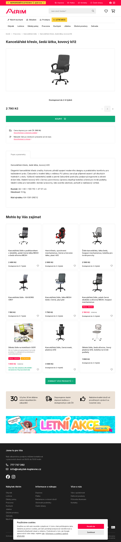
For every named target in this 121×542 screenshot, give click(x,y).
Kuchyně (57, 26)
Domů (8, 34)
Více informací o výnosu (22, 139)
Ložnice (20, 26)
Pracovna (46, 26)
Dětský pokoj (33, 26)
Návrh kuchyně (16, 20)
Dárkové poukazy (78, 496)
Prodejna (46, 20)
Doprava (61, 3)
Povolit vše (91, 526)
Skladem (32, 20)
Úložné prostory (80, 26)
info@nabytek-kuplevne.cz (25, 469)
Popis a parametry (18, 154)
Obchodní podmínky (43, 503)
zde (43, 533)
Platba (72, 3)
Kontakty (84, 3)
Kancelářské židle (30, 34)
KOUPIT (58, 119)
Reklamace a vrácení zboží (46, 499)
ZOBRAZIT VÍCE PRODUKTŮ (59, 381)
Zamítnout (91, 532)
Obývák (11, 26)
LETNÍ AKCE (60, 20)
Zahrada (94, 26)
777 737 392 (17, 464)
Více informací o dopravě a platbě (25, 133)
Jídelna (67, 26)
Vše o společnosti (78, 493)
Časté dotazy (98, 3)
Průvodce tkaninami (78, 499)
